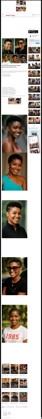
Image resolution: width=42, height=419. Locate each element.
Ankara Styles (24, 13)
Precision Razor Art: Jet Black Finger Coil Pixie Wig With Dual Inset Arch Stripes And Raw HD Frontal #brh (5, 372)
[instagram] (34, 15)
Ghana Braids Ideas (17, 13)
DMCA (6, 412)
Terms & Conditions (5, 414)
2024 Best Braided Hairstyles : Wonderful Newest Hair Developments (33, 90)
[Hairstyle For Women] (10, 15)
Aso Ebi (26, 13)
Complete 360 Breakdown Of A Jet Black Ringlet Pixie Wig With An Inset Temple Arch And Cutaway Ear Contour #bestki (23, 385)
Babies (5, 13)
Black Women (29, 13)
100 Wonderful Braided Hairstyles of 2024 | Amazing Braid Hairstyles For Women (34, 106)
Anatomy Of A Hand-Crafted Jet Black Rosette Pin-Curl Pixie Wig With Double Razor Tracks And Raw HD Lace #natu (14, 399)
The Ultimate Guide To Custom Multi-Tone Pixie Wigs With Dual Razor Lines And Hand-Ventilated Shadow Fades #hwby (23, 399)
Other (32, 13)
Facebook (21, 13)
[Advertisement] (21, 23)
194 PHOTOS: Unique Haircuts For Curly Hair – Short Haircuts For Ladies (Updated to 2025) (34, 75)
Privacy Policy (9, 412)
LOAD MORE (34, 125)
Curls (11, 13)
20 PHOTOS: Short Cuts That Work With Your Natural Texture (8, 407)
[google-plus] (35, 15)
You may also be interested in (6, 363)
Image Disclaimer (5, 415)
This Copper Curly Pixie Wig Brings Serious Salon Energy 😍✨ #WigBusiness (14, 372)
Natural (13, 13)
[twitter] (33, 15)
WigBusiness (3, 13)
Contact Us (10, 414)
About (4, 412)
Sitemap (9, 413)
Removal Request (5, 413)
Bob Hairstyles (8, 13)
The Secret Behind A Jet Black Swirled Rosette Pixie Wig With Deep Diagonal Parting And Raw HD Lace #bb (14, 386)
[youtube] (32, 15)
